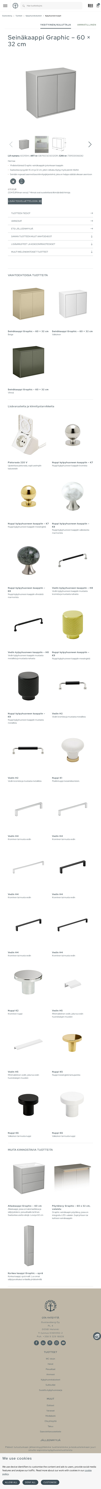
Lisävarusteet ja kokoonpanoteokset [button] (33, 244)
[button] (90, 144)
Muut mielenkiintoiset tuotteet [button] (29, 251)
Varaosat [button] (16, 221)
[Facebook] (36, 1342)
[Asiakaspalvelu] (97, 1336)
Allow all (11, 1482)
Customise (50, 1482)
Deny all (30, 1482)
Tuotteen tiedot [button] (20, 213)
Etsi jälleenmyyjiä (22, 228)
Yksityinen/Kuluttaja (55, 24)
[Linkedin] (43, 1342)
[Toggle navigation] (5, 5)
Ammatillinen (86, 24)
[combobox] (54, 6)
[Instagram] (56, 1342)
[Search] (23, 6)
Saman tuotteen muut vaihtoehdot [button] (31, 236)
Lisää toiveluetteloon (23, 201)
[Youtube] (63, 1342)
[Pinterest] (49, 1342)
